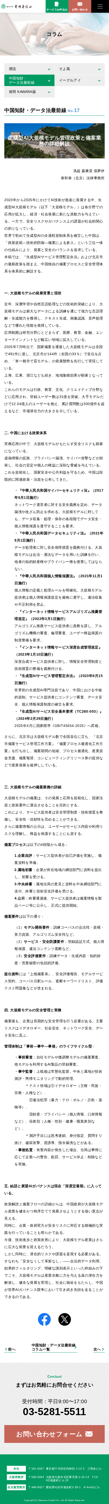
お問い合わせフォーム (49, 1434)
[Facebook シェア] (44, 1320)
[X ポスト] (64, 1320)
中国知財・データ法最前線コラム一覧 (54, 1347)
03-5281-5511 (54, 1411)
